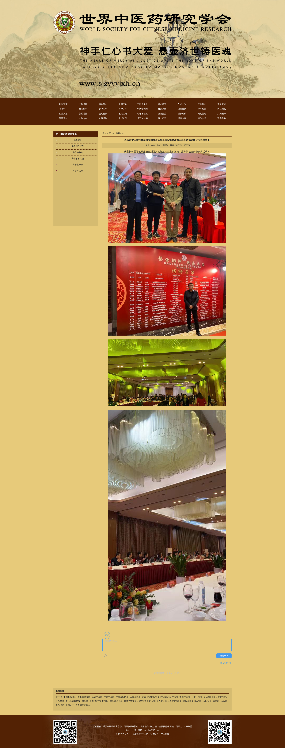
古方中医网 (109, 697)
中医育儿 (202, 104)
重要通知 (63, 118)
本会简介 (103, 104)
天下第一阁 (142, 118)
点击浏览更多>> (83, 705)
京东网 (216, 701)
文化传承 (103, 109)
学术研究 (162, 104)
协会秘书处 (77, 152)
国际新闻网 (188, 701)
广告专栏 (83, 118)
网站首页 (63, 104)
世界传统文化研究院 (99, 701)
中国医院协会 (122, 697)
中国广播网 (184, 697)
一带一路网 (196, 697)
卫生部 (59, 697)
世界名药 (182, 114)
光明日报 (215, 697)
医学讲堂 (123, 109)
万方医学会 (135, 697)
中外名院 (202, 109)
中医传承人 (142, 104)
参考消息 (60, 705)
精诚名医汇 (142, 114)
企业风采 (63, 114)
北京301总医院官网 (151, 697)
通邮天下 (70, 705)
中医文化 (221, 104)
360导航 (170, 701)
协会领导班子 (77, 146)
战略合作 (103, 114)
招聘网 (178, 701)
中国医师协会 (70, 697)
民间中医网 (97, 697)
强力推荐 (162, 118)
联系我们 (221, 118)
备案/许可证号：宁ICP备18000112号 (132, 734)
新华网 (207, 697)
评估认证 (202, 118)
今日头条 (207, 701)
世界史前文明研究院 (133, 701)
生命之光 (182, 104)
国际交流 (162, 114)
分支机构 (83, 109)
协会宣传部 (77, 165)
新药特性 (83, 114)
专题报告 (103, 118)
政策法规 (123, 114)
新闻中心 (123, 104)
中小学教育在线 (73, 701)
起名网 (198, 701)
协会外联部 (77, 171)
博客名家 (182, 118)
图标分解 (83, 104)
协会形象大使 (77, 158)
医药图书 (221, 109)
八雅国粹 (221, 114)
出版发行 (123, 118)
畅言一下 (224, 655)
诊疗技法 (182, 109)
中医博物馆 (142, 109)
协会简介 (77, 140)
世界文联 (160, 701)
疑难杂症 (162, 109)
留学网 (85, 701)
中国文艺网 (149, 701)
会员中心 (63, 109)
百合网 (224, 701)
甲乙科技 (165, 734)
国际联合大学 (116, 701)
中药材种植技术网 (169, 697)
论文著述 (202, 114)
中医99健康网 (84, 697)
